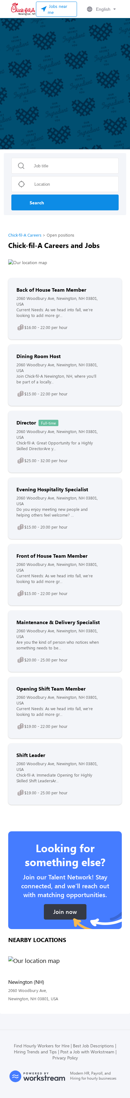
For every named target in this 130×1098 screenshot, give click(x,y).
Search (37, 203)
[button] (101, 9)
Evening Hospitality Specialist (52, 489)
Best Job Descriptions (93, 1046)
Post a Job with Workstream (87, 1052)
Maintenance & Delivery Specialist (58, 622)
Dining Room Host (38, 356)
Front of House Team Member (51, 555)
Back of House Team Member (51, 289)
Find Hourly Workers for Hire (41, 1046)
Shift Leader (30, 755)
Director (26, 422)
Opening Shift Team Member (51, 688)
